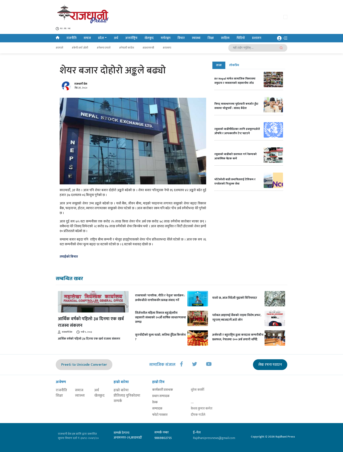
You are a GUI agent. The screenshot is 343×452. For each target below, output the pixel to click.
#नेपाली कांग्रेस (126, 48)
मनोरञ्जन (165, 38)
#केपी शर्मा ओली (80, 48)
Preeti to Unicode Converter (84, 365)
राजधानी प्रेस (80, 84)
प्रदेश (101, 38)
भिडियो (241, 38)
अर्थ (116, 38)
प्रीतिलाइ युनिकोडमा (127, 396)
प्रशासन (256, 38)
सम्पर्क (118, 401)
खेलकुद (149, 38)
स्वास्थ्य (196, 38)
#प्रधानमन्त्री (148, 48)
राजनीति (71, 38)
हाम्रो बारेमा (121, 390)
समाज (87, 38)
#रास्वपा (167, 48)
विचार (181, 38)
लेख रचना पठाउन (270, 365)
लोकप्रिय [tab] (234, 65)
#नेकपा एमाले (104, 48)
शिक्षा (211, 38)
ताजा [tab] (219, 65)
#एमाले (59, 48)
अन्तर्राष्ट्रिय (131, 38)
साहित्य (225, 38)
